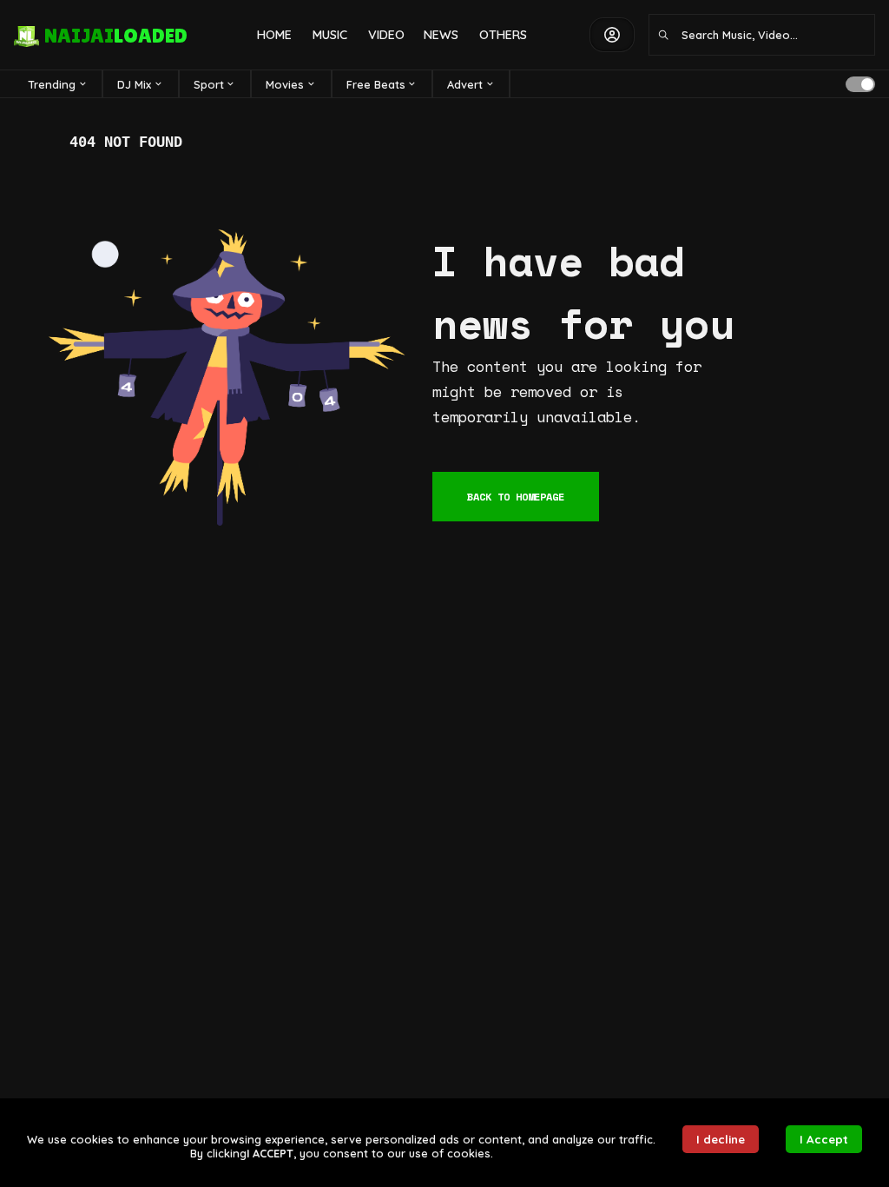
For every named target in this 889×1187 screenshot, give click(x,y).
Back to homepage (515, 496)
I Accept (824, 1139)
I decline (720, 1139)
